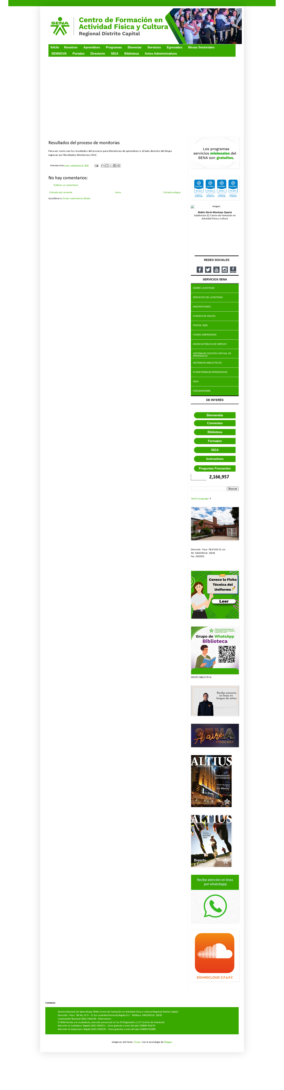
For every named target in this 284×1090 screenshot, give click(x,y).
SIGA (215, 450)
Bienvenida (215, 415)
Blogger (168, 1042)
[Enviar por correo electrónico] (103, 165)
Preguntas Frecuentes (215, 468)
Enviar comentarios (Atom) (76, 198)
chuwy (137, 1042)
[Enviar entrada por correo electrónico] (96, 166)
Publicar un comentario (66, 185)
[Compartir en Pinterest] (119, 165)
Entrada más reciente (60, 192)
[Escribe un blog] (107, 165)
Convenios (215, 423)
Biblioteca (214, 432)
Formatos (215, 441)
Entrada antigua (171, 192)
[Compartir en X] (111, 165)
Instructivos (214, 459)
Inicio (118, 192)
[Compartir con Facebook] (115, 165)
